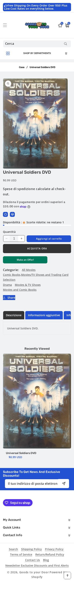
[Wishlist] (5, 214)
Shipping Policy (31, 549)
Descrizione (14, 315)
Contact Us (32, 560)
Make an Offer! (25, 260)
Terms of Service (21, 554)
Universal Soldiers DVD (21, 453)
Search (13, 549)
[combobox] (37, 43)
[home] (37, 586)
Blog (46, 560)
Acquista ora (37, 248)
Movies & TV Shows (28, 285)
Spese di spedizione (19, 189)
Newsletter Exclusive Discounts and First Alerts (37, 565)
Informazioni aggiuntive (44, 315)
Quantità (9, 232)
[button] (7, 25)
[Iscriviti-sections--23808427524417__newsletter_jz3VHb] (63, 483)
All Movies (29, 270)
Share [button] (11, 297)
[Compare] (12, 214)
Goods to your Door (34, 572)
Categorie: (11, 270)
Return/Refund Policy (49, 554)
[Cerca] (65, 43)
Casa (21, 67)
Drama (7, 285)
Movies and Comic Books (20, 290)
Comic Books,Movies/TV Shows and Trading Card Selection (35, 277)
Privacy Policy (54, 549)
